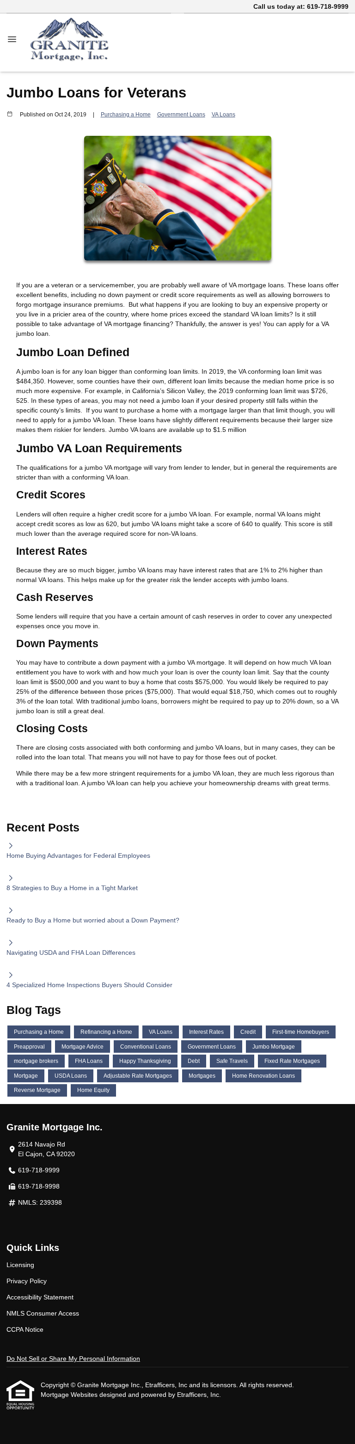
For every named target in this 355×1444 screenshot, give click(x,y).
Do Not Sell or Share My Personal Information (73, 1358)
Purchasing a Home (126, 114)
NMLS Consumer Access (42, 1313)
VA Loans (223, 114)
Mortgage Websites (70, 1394)
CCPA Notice (24, 1329)
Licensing (20, 1264)
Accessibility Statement (39, 1297)
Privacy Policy (26, 1281)
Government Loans (181, 114)
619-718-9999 (328, 6)
